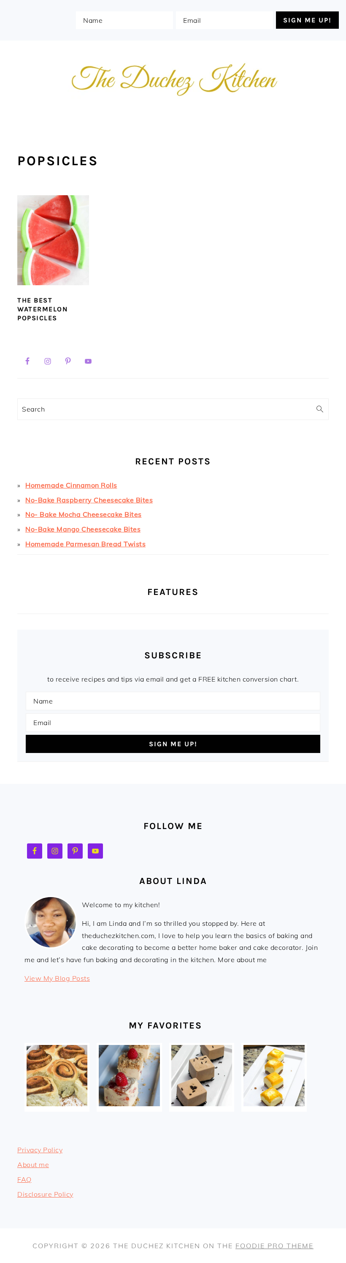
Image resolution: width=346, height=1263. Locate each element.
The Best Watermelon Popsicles (42, 309)
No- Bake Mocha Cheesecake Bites (83, 514)
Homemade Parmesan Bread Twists (85, 544)
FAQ (24, 1179)
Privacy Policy (39, 1150)
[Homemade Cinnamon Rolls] (57, 1103)
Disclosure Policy (45, 1194)
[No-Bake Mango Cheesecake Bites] (273, 1103)
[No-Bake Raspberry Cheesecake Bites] (129, 1103)
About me (33, 1164)
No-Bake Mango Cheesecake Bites (83, 529)
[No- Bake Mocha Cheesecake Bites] (201, 1103)
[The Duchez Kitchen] (173, 116)
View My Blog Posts (57, 978)
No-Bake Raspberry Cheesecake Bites (89, 500)
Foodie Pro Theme (274, 1245)
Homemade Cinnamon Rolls (71, 485)
